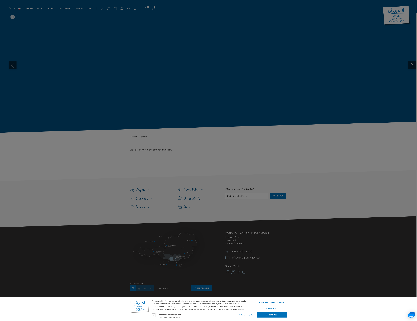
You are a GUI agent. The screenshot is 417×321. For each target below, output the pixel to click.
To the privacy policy (246, 315)
